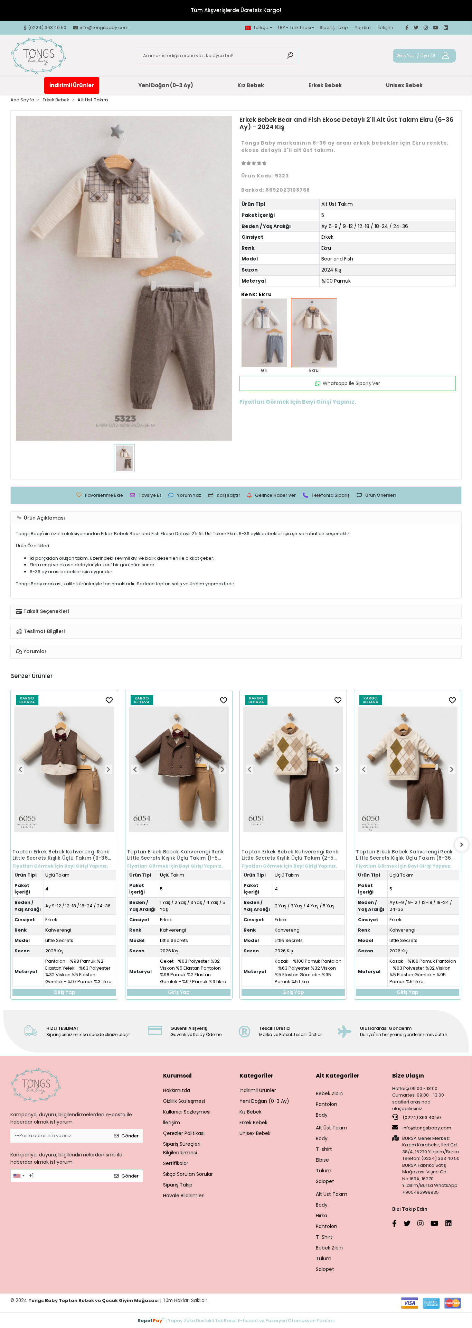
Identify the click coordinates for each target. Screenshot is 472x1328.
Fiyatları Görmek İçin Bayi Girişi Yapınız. (69, 866)
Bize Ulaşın (408, 1076)
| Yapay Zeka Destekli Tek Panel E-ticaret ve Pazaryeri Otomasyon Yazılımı (236, 1320)
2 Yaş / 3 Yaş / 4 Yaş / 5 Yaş (199, 906)
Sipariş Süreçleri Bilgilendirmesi (181, 1148)
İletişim (385, 27)
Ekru (326, 248)
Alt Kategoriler (337, 1076)
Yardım (363, 27)
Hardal (404, 878)
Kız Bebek (250, 85)
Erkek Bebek (325, 85)
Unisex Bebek (404, 85)
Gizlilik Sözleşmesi (184, 1101)
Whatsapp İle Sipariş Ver (351, 383)
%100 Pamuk (336, 280)
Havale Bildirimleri (184, 1195)
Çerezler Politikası (184, 1133)
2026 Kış (63, 950)
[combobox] (19, 1176)
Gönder (130, 1136)
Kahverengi (67, 930)
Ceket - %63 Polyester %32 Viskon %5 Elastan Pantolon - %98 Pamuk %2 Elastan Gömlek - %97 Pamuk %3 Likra (87, 971)
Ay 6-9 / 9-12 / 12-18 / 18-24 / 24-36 (364, 226)
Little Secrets (68, 940)
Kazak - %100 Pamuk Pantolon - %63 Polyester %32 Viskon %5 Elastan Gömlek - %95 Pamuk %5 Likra (202, 971)
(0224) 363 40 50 (421, 1117)
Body (322, 1114)
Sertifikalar (175, 1163)
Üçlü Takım (66, 875)
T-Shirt (324, 1237)
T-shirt (324, 1149)
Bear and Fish (337, 258)
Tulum (323, 1170)
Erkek (327, 236)
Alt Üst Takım (337, 204)
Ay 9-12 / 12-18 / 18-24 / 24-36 (429, 854)
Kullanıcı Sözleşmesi (186, 1111)
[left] (10, 844)
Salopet (325, 1181)
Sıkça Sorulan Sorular (188, 1174)
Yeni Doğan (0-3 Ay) (165, 85)
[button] (29, 769)
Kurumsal (177, 1076)
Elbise (322, 1159)
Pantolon (326, 1104)
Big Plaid (406, 889)
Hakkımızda (176, 1090)
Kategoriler (256, 1076)
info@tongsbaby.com (427, 1128)
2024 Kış (331, 269)
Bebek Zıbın (329, 1093)
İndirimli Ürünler (71, 85)
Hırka (321, 1215)
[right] (461, 844)
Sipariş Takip (334, 27)
